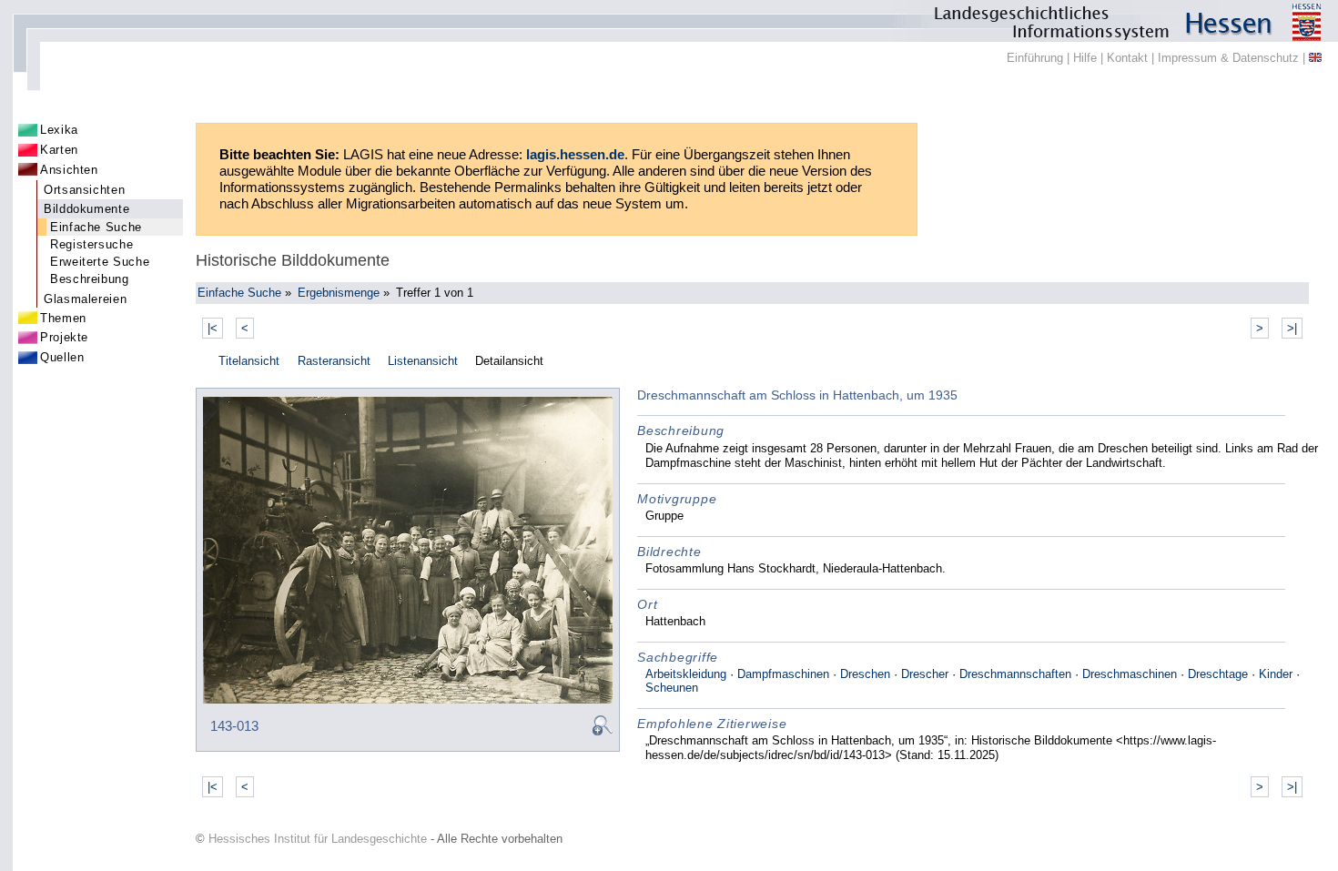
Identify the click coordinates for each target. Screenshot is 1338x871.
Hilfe (1085, 58)
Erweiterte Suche (99, 261)
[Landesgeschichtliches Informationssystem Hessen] (669, 21)
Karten (59, 150)
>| (1292, 328)
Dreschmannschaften (1015, 674)
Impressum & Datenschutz (1228, 58)
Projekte (64, 337)
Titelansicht (248, 361)
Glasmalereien (85, 299)
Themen (63, 318)
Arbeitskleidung (685, 674)
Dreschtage (1218, 674)
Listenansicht (423, 361)
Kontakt (1127, 58)
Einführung (1035, 58)
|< (213, 328)
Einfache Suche (96, 227)
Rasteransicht (334, 361)
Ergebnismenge (339, 292)
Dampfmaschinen (783, 674)
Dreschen (865, 674)
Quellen (62, 357)
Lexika (59, 130)
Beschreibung (89, 279)
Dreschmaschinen (1129, 674)
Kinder (1275, 674)
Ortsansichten (84, 190)
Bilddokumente (86, 209)
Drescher (924, 674)
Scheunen (671, 687)
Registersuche (91, 244)
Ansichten (69, 170)
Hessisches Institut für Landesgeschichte (317, 839)
